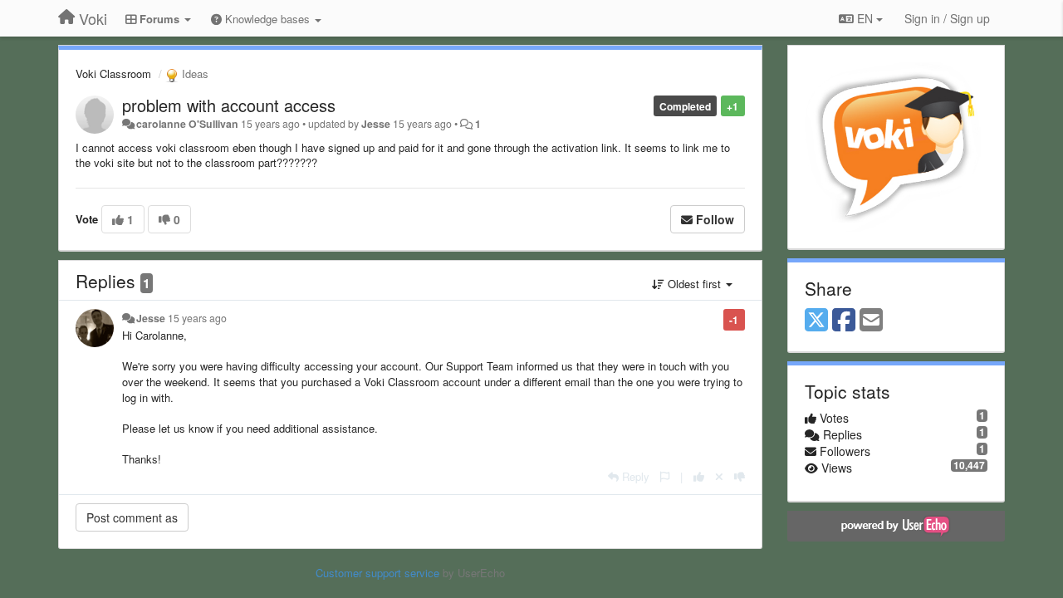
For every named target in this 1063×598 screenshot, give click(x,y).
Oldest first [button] (694, 284)
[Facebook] (843, 320)
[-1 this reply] (739, 476)
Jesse (375, 123)
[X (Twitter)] (816, 320)
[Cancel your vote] (719, 476)
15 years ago (197, 318)
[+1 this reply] (698, 476)
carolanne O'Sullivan (187, 123)
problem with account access (229, 105)
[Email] (871, 320)
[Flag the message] (664, 476)
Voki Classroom (113, 73)
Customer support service (377, 573)
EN (865, 18)
